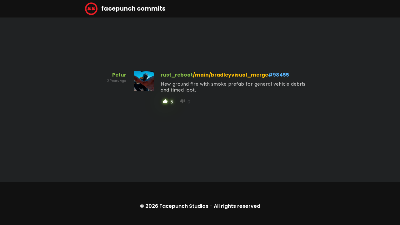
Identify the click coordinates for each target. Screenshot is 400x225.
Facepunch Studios (183, 206)
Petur (119, 75)
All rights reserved (237, 206)
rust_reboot (177, 75)
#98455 (278, 75)
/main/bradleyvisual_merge (230, 75)
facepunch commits (133, 8)
